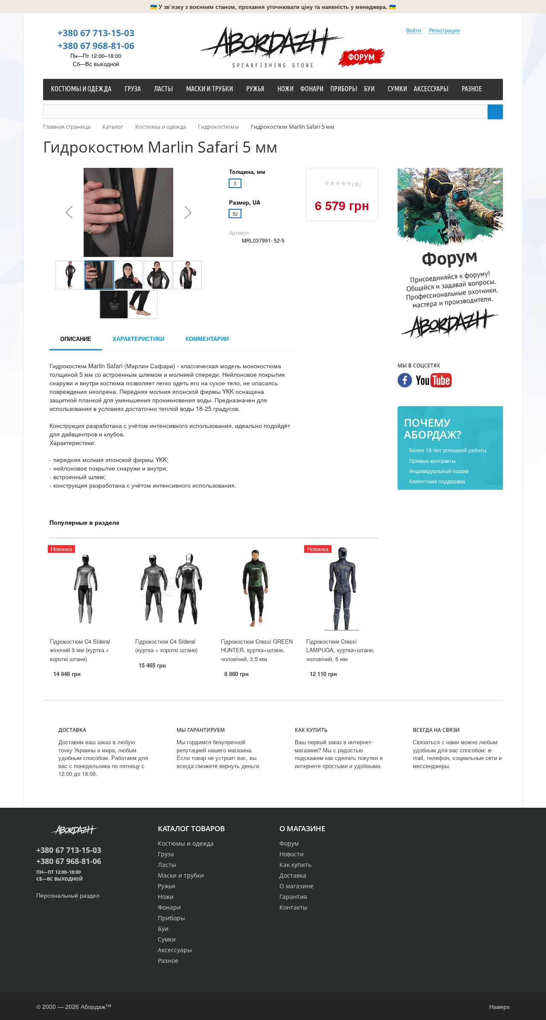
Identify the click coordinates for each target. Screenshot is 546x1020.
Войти (413, 30)
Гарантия (293, 897)
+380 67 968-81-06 (96, 46)
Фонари (169, 907)
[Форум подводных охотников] (450, 255)
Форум (361, 57)
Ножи (166, 897)
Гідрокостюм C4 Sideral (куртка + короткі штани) (166, 645)
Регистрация (444, 30)
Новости (291, 854)
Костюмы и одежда (186, 843)
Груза (166, 854)
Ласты (167, 865)
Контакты (293, 907)
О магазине (296, 886)
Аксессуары (175, 950)
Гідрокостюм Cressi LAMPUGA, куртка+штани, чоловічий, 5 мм (340, 650)
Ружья (166, 886)
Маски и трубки (181, 875)
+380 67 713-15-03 (96, 33)
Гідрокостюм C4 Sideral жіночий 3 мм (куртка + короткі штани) (80, 650)
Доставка (292, 875)
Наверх (499, 1006)
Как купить (295, 865)
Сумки (167, 939)
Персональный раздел (67, 895)
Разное (168, 960)
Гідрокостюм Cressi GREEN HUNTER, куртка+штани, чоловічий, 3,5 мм (257, 650)
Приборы (171, 918)
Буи (163, 929)
